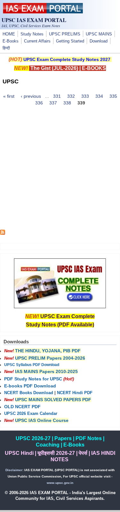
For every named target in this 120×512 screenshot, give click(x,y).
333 (85, 96)
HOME (9, 34)
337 (53, 102)
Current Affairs (37, 41)
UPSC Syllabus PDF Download (31, 365)
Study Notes (32, 34)
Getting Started (70, 41)
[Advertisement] (60, 170)
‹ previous (31, 96)
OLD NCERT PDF (22, 406)
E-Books (11, 41)
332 (71, 96)
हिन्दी (6, 48)
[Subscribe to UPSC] (2, 233)
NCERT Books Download (28, 393)
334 (99, 96)
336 (39, 102)
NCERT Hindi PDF (74, 393)
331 (57, 96)
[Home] (43, 11)
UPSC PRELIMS (64, 34)
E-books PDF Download (30, 385)
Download (99, 41)
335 (113, 96)
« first (8, 96)
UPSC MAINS (99, 34)
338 (67, 102)
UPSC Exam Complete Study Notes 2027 (66, 59)
